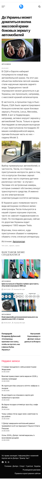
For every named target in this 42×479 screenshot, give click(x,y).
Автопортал (19, 241)
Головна (8, 466)
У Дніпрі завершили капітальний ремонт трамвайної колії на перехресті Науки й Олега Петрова (21, 426)
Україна (37, 466)
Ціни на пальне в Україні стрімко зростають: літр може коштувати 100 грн (20, 285)
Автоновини (6, 64)
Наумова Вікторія (19, 289)
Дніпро (15, 466)
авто (6, 245)
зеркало (11, 245)
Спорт (22, 466)
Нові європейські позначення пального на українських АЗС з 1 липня (20, 318)
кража (17, 245)
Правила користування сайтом (27, 473)
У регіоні (29, 466)
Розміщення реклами (31, 470)
